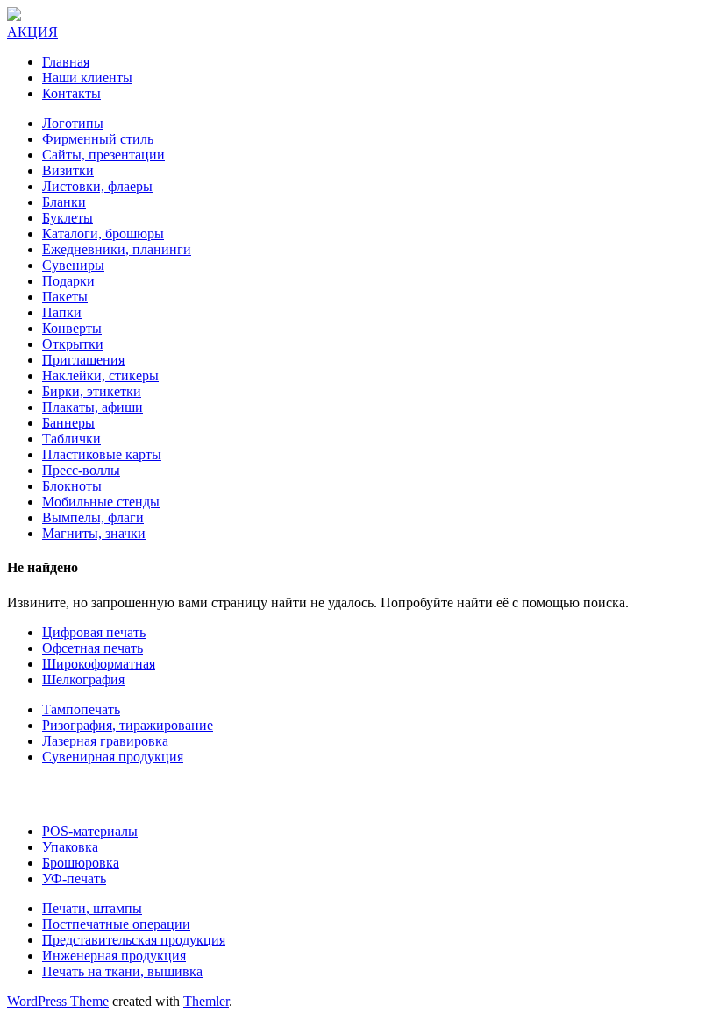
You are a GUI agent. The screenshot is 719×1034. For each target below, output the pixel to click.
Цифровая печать (94, 632)
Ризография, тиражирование (127, 725)
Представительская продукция (133, 939)
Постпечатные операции (116, 924)
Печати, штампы (92, 908)
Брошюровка (80, 862)
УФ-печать (74, 878)
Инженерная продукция (114, 955)
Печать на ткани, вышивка (122, 971)
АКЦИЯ (32, 32)
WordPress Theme (58, 1001)
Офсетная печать (92, 648)
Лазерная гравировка (105, 740)
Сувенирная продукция (112, 756)
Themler (206, 1001)
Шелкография (83, 679)
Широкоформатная (98, 663)
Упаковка (70, 846)
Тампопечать (81, 709)
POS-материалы (90, 831)
